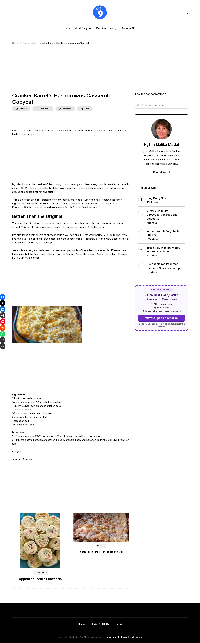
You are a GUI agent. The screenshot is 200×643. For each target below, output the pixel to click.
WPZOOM (137, 637)
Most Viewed (148, 188)
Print (86, 108)
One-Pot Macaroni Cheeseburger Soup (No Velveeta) (162, 214)
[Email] (2, 340)
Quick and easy (106, 28)
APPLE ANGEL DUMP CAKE (101, 552)
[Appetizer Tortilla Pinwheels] (40, 540)
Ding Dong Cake (157, 198)
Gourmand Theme (117, 637)
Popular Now (129, 28)
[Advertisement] (100, 70)
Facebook (44, 108)
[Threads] (2, 315)
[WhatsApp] (2, 334)
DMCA (118, 624)
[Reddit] (2, 328)
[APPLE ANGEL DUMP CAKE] (101, 527)
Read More (159, 172)
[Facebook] (2, 297)
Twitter (23, 108)
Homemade (29, 43)
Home (66, 28)
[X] (2, 303)
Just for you (83, 28)
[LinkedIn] (2, 309)
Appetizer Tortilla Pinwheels (40, 579)
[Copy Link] (2, 346)
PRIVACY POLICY (100, 624)
